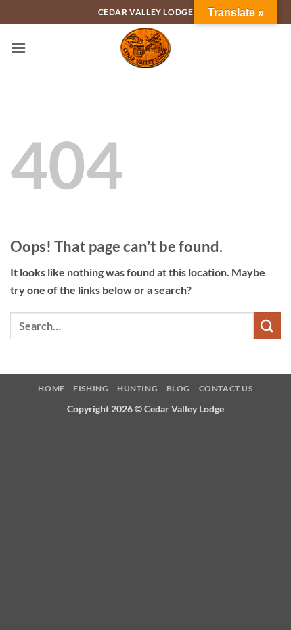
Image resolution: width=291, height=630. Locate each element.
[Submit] (267, 325)
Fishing (90, 388)
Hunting (137, 388)
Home (51, 388)
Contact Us (226, 388)
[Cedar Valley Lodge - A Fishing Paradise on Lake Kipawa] (146, 48)
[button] (18, 47)
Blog (178, 388)
